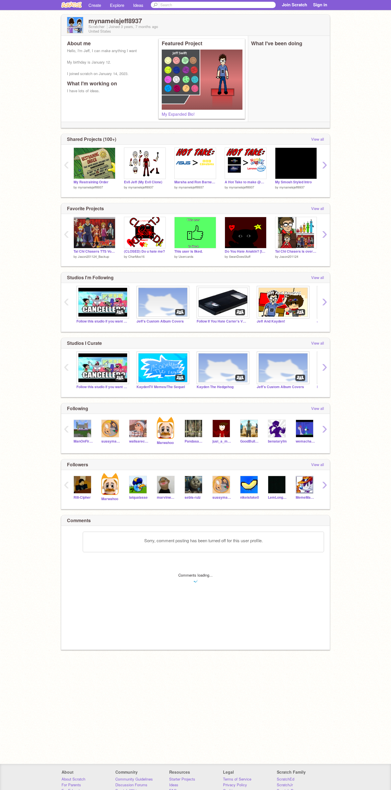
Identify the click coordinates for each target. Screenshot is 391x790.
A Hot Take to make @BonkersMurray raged (245, 182)
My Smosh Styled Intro (293, 182)
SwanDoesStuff (239, 256)
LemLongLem (277, 497)
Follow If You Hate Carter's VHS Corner (222, 321)
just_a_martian (222, 441)
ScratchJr (285, 784)
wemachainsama (305, 441)
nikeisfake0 (249, 497)
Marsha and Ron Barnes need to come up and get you (195, 182)
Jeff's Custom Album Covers (160, 321)
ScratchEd (285, 779)
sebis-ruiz (193, 497)
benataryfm (277, 441)
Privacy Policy (235, 784)
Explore (117, 5)
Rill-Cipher (82, 497)
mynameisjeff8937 (90, 187)
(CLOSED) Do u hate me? (144, 251)
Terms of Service (237, 779)
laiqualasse (138, 497)
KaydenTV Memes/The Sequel (161, 386)
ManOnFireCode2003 (83, 441)
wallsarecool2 (138, 441)
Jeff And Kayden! (271, 321)
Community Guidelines (134, 779)
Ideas (138, 5)
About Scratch (73, 779)
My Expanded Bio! (178, 114)
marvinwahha (166, 497)
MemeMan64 (305, 497)
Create (94, 5)
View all (317, 139)
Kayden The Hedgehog (215, 386)
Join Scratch (294, 4)
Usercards (186, 256)
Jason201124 (288, 256)
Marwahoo (165, 442)
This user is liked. (188, 251)
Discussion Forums (131, 784)
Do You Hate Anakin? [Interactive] (245, 251)
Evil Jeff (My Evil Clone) (143, 182)
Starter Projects (182, 779)
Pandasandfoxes (194, 441)
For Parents (71, 784)
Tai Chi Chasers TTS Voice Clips (94, 251)
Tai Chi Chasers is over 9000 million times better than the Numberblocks (296, 251)
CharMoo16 (136, 256)
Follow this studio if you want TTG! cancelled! (102, 321)
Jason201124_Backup (93, 256)
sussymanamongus (111, 441)
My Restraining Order (91, 182)
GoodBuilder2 (249, 441)
